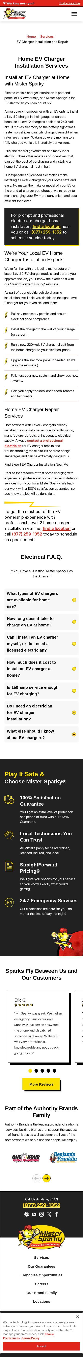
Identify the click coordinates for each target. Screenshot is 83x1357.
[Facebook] (56, 1214)
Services (47, 36)
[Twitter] (49, 1214)
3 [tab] (41, 1069)
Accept (41, 1346)
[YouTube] (34, 1214)
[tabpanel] (38, 1027)
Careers (41, 1284)
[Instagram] (41, 1214)
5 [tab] (53, 1069)
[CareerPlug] (26, 1214)
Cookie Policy (30, 1338)
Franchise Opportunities (41, 1275)
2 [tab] (35, 1069)
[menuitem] (41, 1258)
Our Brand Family (41, 1293)
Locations (41, 1302)
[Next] (47, 1178)
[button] (74, 14)
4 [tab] (47, 1069)
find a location (69, 3)
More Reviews (41, 1084)
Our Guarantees (41, 1266)
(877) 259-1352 (46, 232)
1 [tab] (29, 1069)
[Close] (77, 1316)
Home (31, 36)
